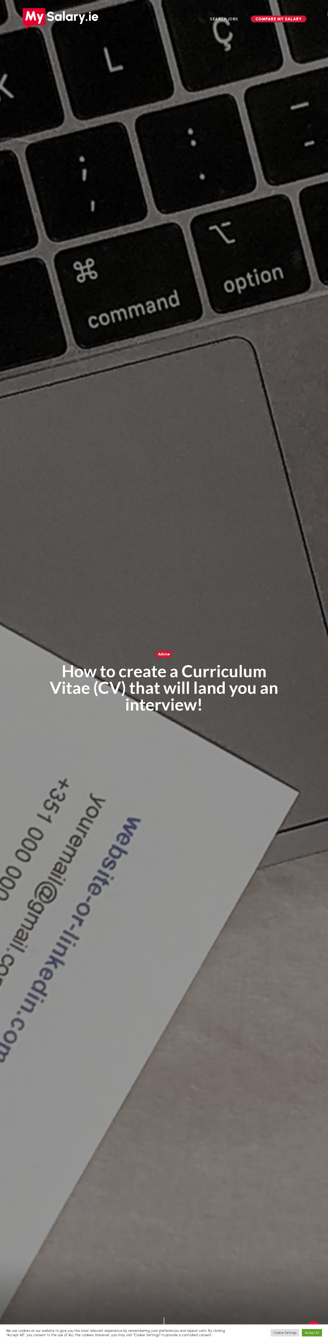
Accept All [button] (312, 1333)
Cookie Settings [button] (285, 1333)
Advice (164, 654)
